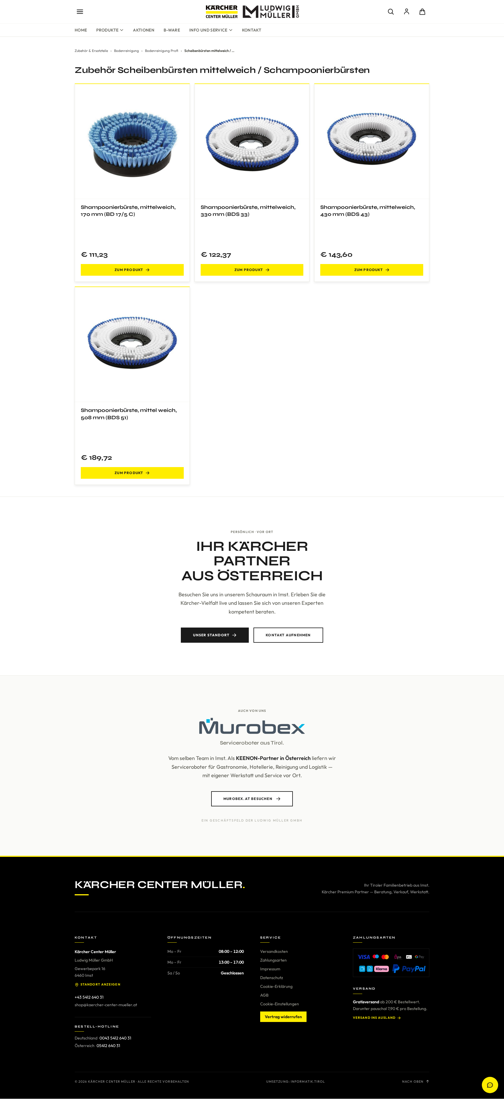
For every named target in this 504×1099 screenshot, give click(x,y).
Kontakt (251, 30)
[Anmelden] (407, 12)
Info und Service (208, 30)
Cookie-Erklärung (276, 986)
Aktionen (143, 30)
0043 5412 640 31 (115, 1038)
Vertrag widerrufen (283, 1016)
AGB (264, 995)
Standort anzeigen (100, 984)
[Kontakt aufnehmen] (490, 1085)
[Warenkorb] (422, 12)
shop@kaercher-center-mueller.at (106, 1004)
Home (81, 30)
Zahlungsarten (273, 960)
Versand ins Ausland (374, 1018)
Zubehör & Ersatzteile (91, 50)
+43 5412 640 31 (89, 997)
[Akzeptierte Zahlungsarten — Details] (391, 962)
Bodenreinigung (126, 50)
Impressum (270, 969)
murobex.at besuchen (247, 798)
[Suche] (391, 12)
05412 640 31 (108, 1045)
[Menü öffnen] (80, 11)
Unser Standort (211, 635)
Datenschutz (271, 977)
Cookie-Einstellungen (279, 1004)
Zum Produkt (129, 270)
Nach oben (413, 1081)
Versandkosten (274, 951)
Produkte (107, 30)
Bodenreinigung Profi (161, 50)
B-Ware (172, 30)
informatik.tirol (308, 1081)
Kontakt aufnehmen (288, 635)
